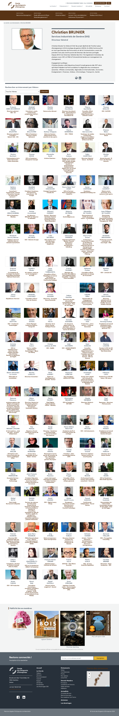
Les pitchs (64, 678)
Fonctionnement (42, 677)
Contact (107, 6)
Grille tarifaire (65, 686)
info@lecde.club (14, 689)
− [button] (89, 676)
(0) (109, 3)
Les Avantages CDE (43, 686)
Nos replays (64, 676)
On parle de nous (66, 693)
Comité (39, 679)
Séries (63, 670)
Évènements (63, 6)
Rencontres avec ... (67, 695)
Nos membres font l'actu (68, 697)
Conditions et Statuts (68, 684)
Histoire (39, 675)
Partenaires (40, 684)
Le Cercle (53, 6)
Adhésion (64, 688)
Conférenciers (65, 672)
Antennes (98, 6)
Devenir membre (76, 6)
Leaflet (107, 686)
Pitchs (63, 674)
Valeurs (39, 673)
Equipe (39, 681)
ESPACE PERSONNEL (100, 3)
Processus (64, 683)
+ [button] (89, 673)
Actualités (89, 6)
